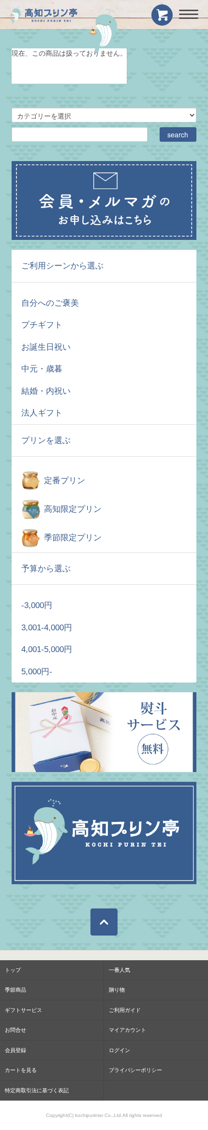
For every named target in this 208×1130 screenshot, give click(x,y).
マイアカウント (127, 1030)
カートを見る (21, 1070)
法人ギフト (41, 412)
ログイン (119, 1050)
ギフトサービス (23, 1010)
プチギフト (41, 324)
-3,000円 (36, 605)
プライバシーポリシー (135, 1070)
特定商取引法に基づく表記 (37, 1090)
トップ (13, 970)
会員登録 (15, 1050)
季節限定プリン (73, 537)
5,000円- (36, 671)
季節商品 (15, 990)
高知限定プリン (73, 509)
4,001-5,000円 (46, 649)
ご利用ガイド (125, 1010)
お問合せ (15, 1030)
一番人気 (119, 970)
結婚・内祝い (46, 391)
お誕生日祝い (46, 347)
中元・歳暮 (41, 368)
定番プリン (64, 480)
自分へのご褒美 (50, 303)
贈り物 (117, 990)
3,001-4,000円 (46, 627)
